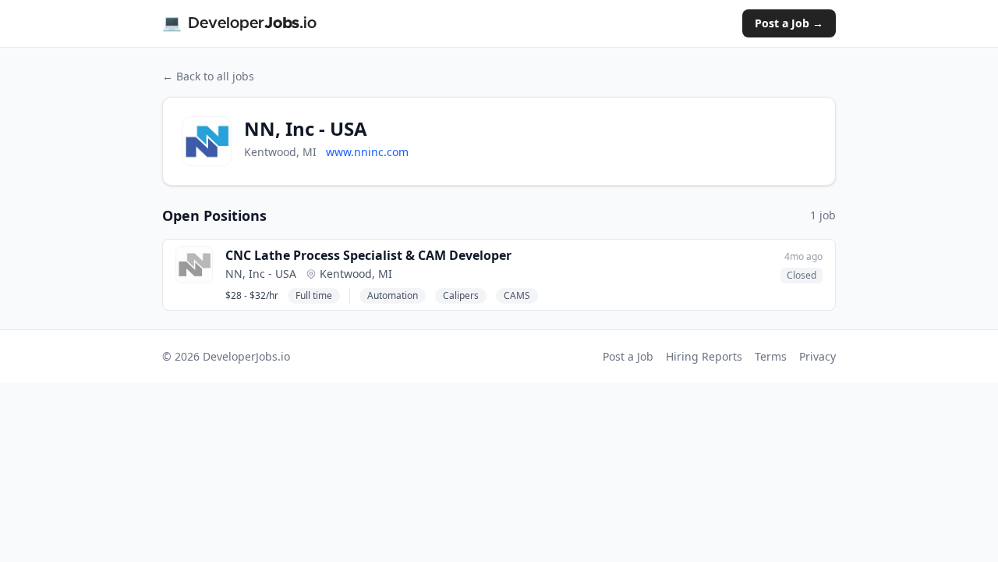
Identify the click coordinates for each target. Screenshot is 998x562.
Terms (771, 356)
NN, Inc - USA (260, 273)
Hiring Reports (704, 356)
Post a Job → (789, 23)
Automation (392, 295)
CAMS (517, 295)
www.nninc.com (367, 151)
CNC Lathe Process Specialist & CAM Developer (368, 255)
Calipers (461, 295)
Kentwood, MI (356, 273)
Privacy (817, 356)
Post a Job (628, 356)
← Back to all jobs (208, 76)
